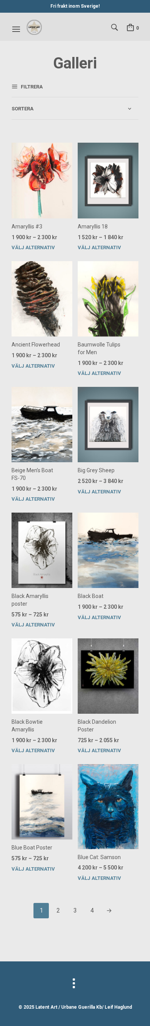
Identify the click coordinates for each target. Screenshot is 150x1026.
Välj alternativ (33, 247)
